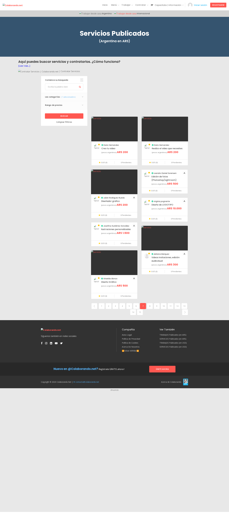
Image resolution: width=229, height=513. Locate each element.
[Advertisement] (139, 94)
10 (164, 306)
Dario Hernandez (111, 145)
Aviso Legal (127, 335)
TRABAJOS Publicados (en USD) (173, 343)
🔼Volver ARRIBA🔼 (130, 351)
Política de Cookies (130, 343)
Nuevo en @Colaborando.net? (76, 369)
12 (177, 306)
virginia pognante (161, 201)
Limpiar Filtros (64, 122)
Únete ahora (162, 369)
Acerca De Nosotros (131, 347)
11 (170, 306)
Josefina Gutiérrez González (116, 226)
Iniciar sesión (200, 5)
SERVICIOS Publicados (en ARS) (173, 339)
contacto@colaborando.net (87, 382)
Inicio (105, 5)
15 (140, 312)
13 (184, 306)
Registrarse (218, 5)
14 (133, 312)
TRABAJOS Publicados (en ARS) (173, 335)
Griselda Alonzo (110, 279)
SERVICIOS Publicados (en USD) (173, 347)
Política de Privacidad (131, 339)
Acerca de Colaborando (171, 382)
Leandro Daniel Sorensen (165, 173)
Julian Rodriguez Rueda (114, 198)
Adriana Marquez (161, 254)
